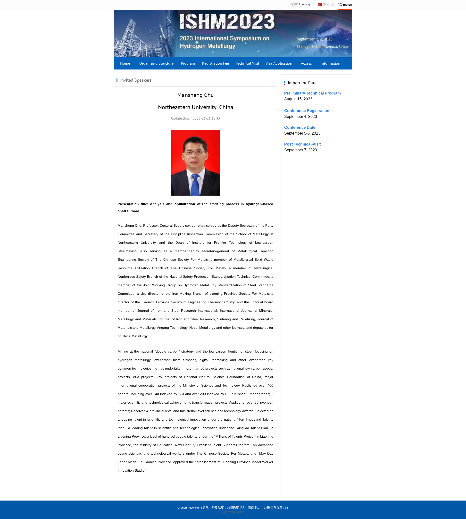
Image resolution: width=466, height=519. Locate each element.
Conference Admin (233, 512)
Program (188, 63)
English (347, 4)
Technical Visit (247, 63)
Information (330, 63)
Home (125, 63)
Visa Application (279, 63)
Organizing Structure (156, 63)
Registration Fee (215, 63)
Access (306, 63)
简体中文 (328, 4)
